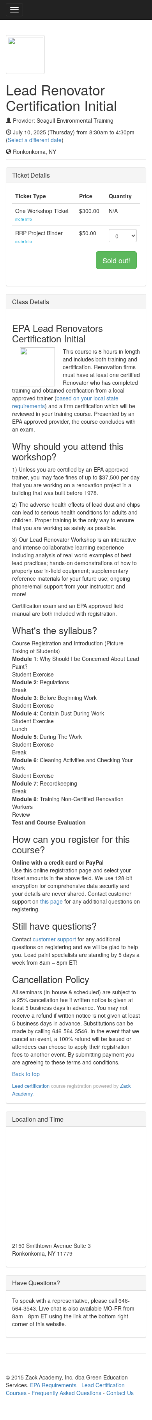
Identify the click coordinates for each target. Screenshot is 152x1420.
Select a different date (35, 140)
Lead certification (30, 1085)
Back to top (26, 1074)
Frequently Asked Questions (66, 1393)
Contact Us (120, 1393)
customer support (54, 939)
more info (23, 219)
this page (51, 901)
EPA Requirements (53, 1385)
